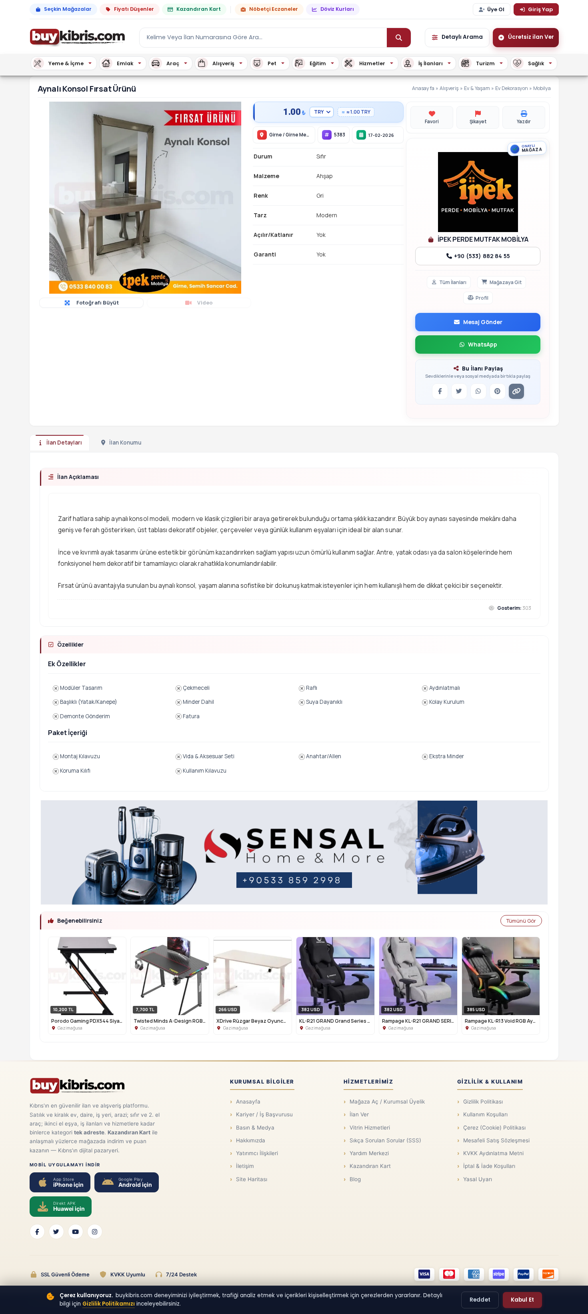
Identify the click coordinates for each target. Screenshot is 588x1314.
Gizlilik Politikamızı (108, 1304)
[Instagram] (94, 1231)
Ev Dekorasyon (511, 88)
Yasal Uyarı (477, 1179)
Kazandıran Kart (198, 9)
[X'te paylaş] (459, 391)
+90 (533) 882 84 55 (481, 256)
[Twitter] (56, 1231)
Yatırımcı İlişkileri (257, 1153)
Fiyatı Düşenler (134, 9)
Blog (355, 1179)
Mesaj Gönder (482, 322)
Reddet (480, 1300)
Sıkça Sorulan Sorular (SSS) (385, 1140)
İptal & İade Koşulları (489, 1166)
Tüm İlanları (452, 282)
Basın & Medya (255, 1127)
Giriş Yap (540, 9)
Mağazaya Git (506, 282)
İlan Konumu (125, 442)
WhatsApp (482, 344)
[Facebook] (37, 1231)
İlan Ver (359, 1114)
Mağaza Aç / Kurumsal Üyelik (387, 1101)
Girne (275, 135)
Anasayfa (423, 88)
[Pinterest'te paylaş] (498, 391)
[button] (244, 108)
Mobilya (542, 88)
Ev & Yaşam (477, 88)
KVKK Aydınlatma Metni (493, 1153)
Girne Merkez (301, 135)
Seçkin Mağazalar (68, 9)
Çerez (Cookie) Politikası (494, 1127)
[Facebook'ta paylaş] (440, 391)
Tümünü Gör (521, 920)
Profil (482, 297)
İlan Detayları (64, 442)
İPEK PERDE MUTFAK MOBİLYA (482, 239)
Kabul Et (522, 1300)
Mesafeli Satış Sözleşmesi (496, 1140)
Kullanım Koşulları (485, 1114)
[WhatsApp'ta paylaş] (478, 391)
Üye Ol (495, 9)
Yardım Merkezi (369, 1153)
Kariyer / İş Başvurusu (264, 1114)
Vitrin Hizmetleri (370, 1127)
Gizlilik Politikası (483, 1101)
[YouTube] (75, 1231)
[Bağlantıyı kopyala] (516, 391)
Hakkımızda (250, 1140)
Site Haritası (251, 1179)
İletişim (245, 1166)
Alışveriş (449, 88)
